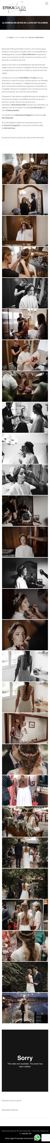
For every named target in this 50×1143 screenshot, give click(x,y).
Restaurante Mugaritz (24, 115)
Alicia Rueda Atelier (18, 105)
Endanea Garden (12, 110)
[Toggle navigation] (46, 3)
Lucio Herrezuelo (35, 108)
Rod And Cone (9, 128)
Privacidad (19, 1138)
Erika (11, 37)
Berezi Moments (29, 54)
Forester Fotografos (12, 125)
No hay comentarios (36, 37)
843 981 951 (27, 1134)
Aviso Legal (9, 1138)
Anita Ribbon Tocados (28, 78)
